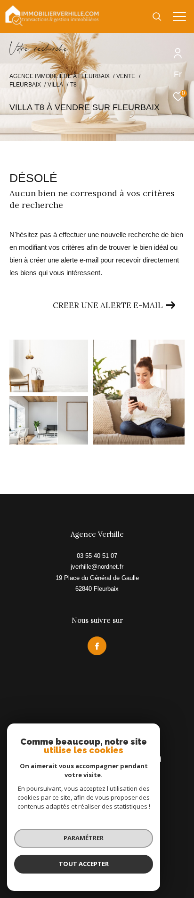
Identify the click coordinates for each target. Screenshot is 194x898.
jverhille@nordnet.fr (97, 566)
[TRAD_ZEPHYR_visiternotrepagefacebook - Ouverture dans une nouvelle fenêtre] (97, 645)
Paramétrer (84, 838)
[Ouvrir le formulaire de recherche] (157, 16)
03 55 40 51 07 (97, 555)
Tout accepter (84, 863)
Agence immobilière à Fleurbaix (59, 76)
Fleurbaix (25, 84)
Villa (55, 84)
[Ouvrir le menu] (179, 16)
